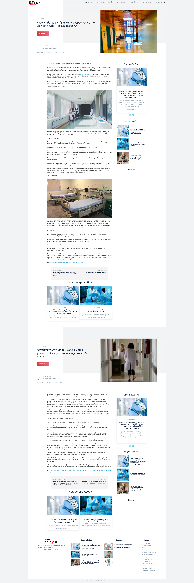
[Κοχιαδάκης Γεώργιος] (40, 47)
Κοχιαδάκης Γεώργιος (49, 48)
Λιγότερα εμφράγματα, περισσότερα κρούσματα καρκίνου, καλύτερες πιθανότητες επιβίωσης (136, 157)
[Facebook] (51, 554)
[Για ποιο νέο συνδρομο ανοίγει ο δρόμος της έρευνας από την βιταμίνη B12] (96, 295)
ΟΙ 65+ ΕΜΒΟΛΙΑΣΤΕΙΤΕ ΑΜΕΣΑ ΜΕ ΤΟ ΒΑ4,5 (95, 272)
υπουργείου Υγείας (85, 74)
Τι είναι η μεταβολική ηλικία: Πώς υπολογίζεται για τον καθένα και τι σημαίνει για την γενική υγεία (123, 546)
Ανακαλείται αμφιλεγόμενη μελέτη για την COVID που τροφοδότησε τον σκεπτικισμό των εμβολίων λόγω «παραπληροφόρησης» (63, 311)
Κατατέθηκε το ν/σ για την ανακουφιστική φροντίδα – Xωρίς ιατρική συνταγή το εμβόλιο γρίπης (65, 274)
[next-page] (133, 115)
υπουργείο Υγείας (86, 67)
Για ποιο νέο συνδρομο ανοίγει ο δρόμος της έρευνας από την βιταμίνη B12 (96, 310)
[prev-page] (130, 115)
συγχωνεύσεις (53, 67)
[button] (160, 2)
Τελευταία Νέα (41, 19)
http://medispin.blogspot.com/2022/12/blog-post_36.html (67, 262)
